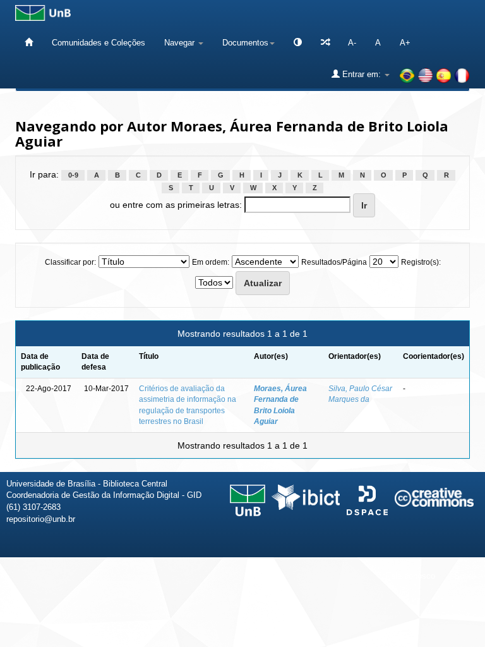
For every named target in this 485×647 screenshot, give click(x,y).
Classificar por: (70, 262)
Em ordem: (210, 262)
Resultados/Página (334, 262)
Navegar (180, 42)
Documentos (245, 42)
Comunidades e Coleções (98, 42)
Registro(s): (421, 262)
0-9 (73, 175)
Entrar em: (361, 74)
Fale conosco (410, 576)
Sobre (465, 576)
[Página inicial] (28, 42)
